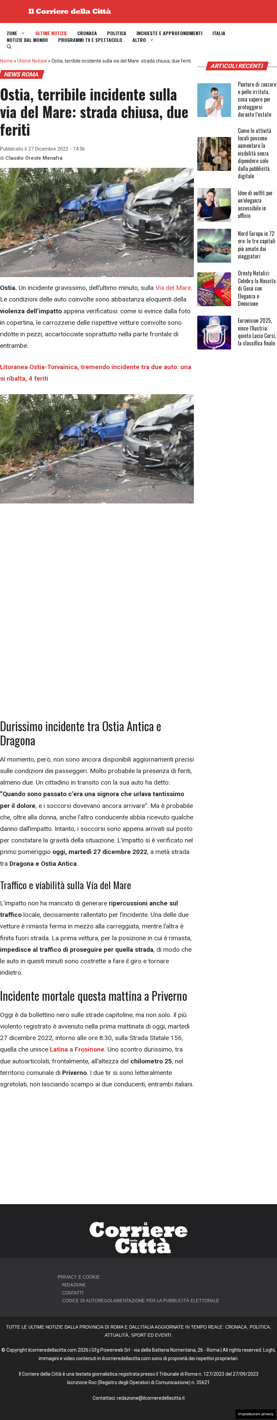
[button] (9, 46)
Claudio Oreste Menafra (33, 158)
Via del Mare (173, 288)
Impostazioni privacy (255, 1414)
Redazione (73, 1284)
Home (6, 61)
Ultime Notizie (51, 33)
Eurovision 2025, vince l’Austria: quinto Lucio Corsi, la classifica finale (257, 331)
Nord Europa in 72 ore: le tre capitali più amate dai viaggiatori (256, 244)
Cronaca (87, 33)
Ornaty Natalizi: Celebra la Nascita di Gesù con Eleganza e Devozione (257, 288)
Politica (116, 33)
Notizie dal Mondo (27, 40)
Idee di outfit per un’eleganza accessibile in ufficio (255, 204)
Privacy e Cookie (79, 1277)
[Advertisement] (97, 564)
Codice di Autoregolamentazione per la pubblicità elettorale (140, 1300)
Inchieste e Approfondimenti (169, 33)
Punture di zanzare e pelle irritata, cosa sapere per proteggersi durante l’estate (257, 99)
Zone (12, 33)
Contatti (72, 1292)
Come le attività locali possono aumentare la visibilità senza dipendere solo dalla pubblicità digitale (254, 153)
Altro (139, 40)
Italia (218, 33)
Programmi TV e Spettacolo (90, 40)
